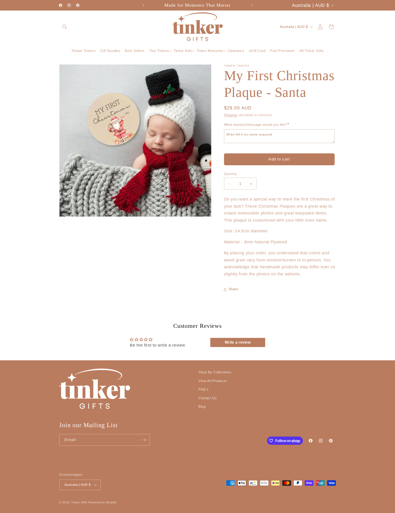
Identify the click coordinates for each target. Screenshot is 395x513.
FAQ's (203, 389)
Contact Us (207, 398)
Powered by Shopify (102, 502)
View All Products (212, 381)
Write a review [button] (238, 342)
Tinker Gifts (79, 502)
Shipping (230, 115)
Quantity (230, 174)
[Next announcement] (252, 5)
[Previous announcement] (144, 5)
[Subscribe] (144, 440)
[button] (64, 26)
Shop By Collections (215, 372)
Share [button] (233, 289)
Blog (202, 406)
